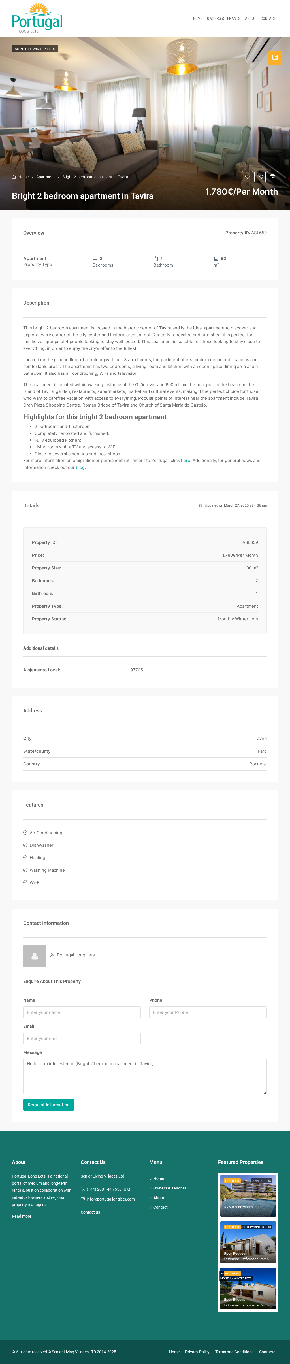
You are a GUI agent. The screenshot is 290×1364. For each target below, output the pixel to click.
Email (28, 1026)
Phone (155, 1000)
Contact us (90, 1212)
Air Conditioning (46, 832)
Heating (37, 857)
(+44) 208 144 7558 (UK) (108, 1189)
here (185, 460)
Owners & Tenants (223, 18)
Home (197, 18)
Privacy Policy (197, 1352)
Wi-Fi (35, 882)
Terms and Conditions (234, 1352)
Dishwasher (42, 845)
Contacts (267, 1352)
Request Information (49, 1104)
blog (80, 467)
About (250, 18)
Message (32, 1052)
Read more (21, 1216)
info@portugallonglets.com (111, 1199)
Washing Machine (47, 870)
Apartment (45, 177)
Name (29, 1000)
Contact (268, 18)
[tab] (275, 58)
